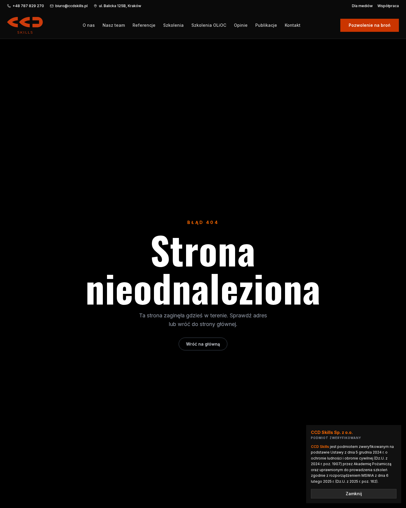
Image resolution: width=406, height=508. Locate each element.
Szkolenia (173, 25)
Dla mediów (362, 6)
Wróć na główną (203, 343)
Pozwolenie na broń (370, 25)
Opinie (241, 25)
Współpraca (388, 6)
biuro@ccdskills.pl (71, 6)
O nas (89, 25)
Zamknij (354, 493)
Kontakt (292, 25)
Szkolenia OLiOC (208, 25)
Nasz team (114, 25)
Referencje (144, 25)
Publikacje (266, 25)
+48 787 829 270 (28, 6)
